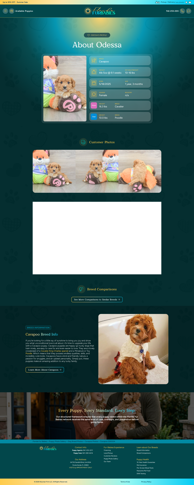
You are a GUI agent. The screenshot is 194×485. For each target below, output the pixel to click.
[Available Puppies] (11, 11)
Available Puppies (24, 11)
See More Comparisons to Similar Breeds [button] (95, 299)
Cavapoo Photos (91, 441)
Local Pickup (108, 453)
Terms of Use (125, 482)
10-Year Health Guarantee (146, 462)
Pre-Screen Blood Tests (145, 468)
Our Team (107, 461)
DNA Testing (141, 474)
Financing (107, 450)
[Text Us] (188, 11)
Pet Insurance (142, 465)
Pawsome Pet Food (143, 471)
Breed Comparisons (144, 453)
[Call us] (182, 11)
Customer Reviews (110, 456)
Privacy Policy (146, 482)
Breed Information (143, 450)
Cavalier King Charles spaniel (54, 351)
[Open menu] (5, 11)
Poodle (29, 353)
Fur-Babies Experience (114, 447)
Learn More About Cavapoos (43, 369)
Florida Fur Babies (40, 441)
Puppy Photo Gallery (57, 441)
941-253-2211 (172, 11)
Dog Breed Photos (75, 441)
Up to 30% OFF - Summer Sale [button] (15, 2)
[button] (186, 2)
